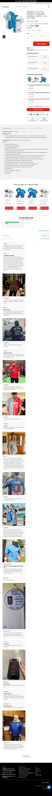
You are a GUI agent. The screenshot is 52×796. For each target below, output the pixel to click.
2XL (41, 35)
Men (29, 30)
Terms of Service (23, 775)
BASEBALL (25, 6)
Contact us (41, 3)
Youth (33, 30)
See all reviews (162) (26, 219)
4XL (28, 38)
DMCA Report (46, 782)
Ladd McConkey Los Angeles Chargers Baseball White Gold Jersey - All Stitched (44, 200)
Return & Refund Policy (25, 769)
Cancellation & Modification (26, 773)
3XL (45, 35)
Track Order (47, 3)
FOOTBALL (18, 6)
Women (39, 30)
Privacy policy (22, 777)
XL (37, 35)
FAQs (37, 3)
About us (37, 769)
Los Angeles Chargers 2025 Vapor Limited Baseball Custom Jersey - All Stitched (32, 200)
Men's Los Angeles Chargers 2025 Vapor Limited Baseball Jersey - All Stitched (21, 200)
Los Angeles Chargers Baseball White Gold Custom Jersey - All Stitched (8, 200)
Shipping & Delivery (24, 771)
